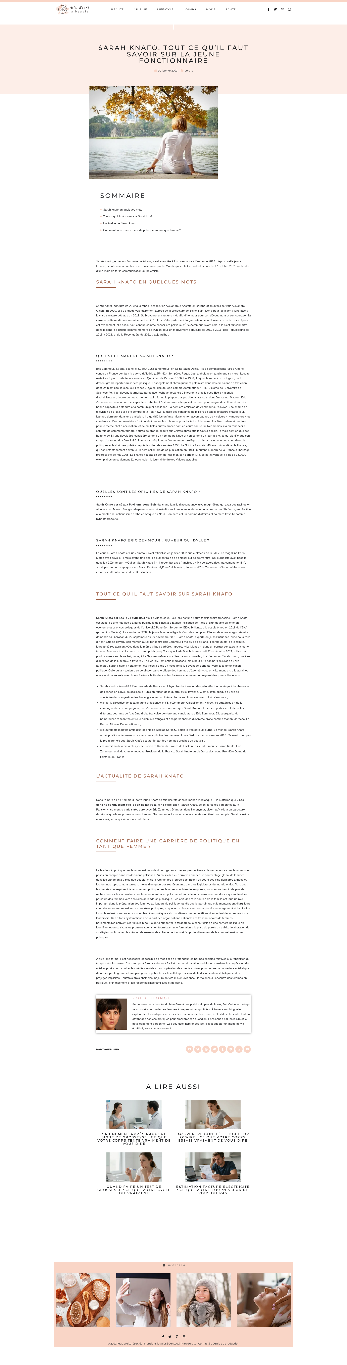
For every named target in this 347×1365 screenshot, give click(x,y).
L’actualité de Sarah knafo (120, 223)
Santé (231, 9)
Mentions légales (155, 1343)
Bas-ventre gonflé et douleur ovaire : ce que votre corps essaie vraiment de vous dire (213, 1137)
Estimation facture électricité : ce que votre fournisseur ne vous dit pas (213, 1190)
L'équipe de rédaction (224, 1343)
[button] (189, 1049)
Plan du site (188, 1343)
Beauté (117, 9)
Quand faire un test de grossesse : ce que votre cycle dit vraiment (134, 1190)
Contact (173, 1343)
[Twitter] (275, 9)
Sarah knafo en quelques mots (123, 209)
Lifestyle (165, 9)
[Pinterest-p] (282, 9)
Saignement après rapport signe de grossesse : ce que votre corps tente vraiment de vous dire (134, 1139)
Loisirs (190, 9)
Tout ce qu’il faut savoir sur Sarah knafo (128, 216)
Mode (211, 9)
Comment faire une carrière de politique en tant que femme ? (142, 230)
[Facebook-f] (268, 9)
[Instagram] (289, 9)
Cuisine (140, 9)
